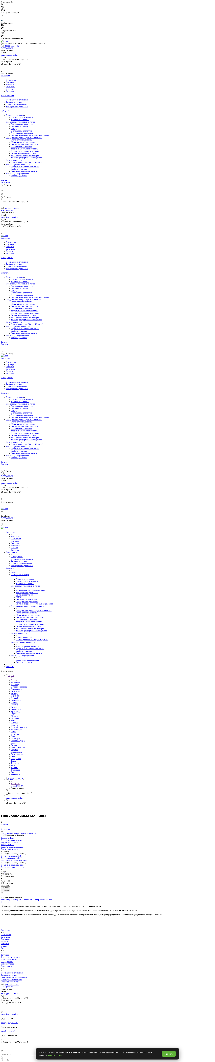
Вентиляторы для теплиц (21, 131)
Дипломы (10, 91)
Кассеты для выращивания (17, 173)
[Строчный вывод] (3, 872)
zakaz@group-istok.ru (9, 55)
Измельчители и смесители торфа (25, 151)
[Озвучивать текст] (2, 33)
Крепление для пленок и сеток (24, 171)
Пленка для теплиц (14, 160)
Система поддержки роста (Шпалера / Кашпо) (30, 135)
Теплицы (5, 955)
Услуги (4, 180)
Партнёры (5, 939)
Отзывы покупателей (10, 982)
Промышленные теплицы (17, 100)
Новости (9, 89)
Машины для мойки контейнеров (25, 155)
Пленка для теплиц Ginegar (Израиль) (27, 162)
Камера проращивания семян (23, 153)
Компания (5, 76)
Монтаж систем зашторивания (14, 977)
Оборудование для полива (22, 133)
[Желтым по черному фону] (1, 18)
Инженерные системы (10, 957)
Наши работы (7, 95)
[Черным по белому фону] (1, 15)
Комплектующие (8, 964)
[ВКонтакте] (104, 67)
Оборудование (7, 962)
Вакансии (10, 84)
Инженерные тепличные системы (20, 122)
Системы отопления (19, 126)
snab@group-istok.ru (9, 1031)
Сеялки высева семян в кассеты (24, 144)
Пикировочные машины (21, 146)
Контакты (6, 182)
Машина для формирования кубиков (26, 158)
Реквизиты (10, 87)
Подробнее (5, 902)
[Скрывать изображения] (2, 28)
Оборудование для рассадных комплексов (24, 138)
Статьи (4, 946)
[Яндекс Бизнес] (99, 67)
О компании (11, 80)
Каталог (4, 111)
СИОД (14, 129)
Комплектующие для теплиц (18, 164)
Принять (169, 1054)
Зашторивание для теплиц (17, 106)
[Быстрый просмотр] (2, 893)
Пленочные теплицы (15, 115)
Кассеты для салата (19, 176)
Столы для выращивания (16, 104)
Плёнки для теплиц (9, 959)
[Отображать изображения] (2, 25)
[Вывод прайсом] (5, 872)
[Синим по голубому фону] (1, 21)
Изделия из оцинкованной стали (25, 167)
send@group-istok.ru (9, 1023)
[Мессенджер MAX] (116, 67)
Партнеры (10, 82)
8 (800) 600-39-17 (12, 46)
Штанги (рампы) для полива (23, 142)
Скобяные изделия (19, 169)
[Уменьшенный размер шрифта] (2, 4)
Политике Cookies (55, 1055)
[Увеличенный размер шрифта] (3, 10)
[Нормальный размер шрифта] (2, 7)
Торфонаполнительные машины (24, 149)
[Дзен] (110, 67)
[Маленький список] (2, 869)
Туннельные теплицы (15, 102)
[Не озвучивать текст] (2, 36)
